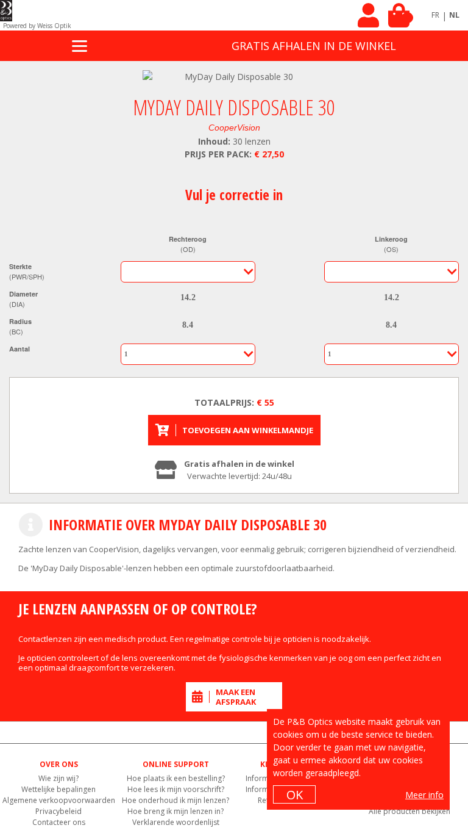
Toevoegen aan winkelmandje (247, 430)
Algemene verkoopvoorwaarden (58, 800)
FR (435, 15)
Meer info (424, 795)
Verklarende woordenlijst (175, 822)
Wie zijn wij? (58, 778)
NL (454, 15)
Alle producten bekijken (409, 811)
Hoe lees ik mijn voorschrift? (175, 789)
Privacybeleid (58, 811)
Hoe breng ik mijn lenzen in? (175, 811)
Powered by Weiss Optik (37, 25)
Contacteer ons (58, 822)
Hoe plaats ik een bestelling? (176, 778)
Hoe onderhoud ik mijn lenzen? (175, 800)
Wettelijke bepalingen (58, 789)
